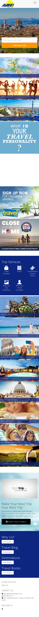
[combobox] (19, 40)
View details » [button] (7, 542)
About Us (5, 75)
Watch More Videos (17, 521)
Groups (5, 97)
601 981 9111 (8, 596)
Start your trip (19, 45)
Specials (5, 118)
